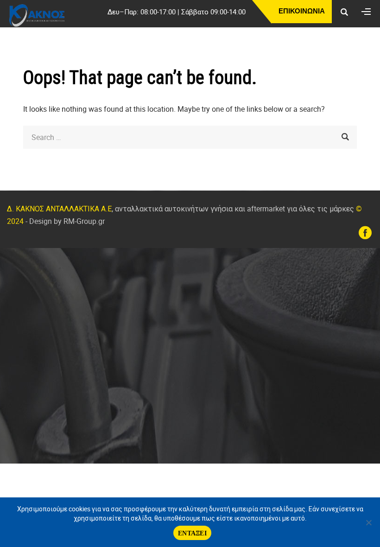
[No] (368, 522)
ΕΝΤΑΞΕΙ (192, 532)
